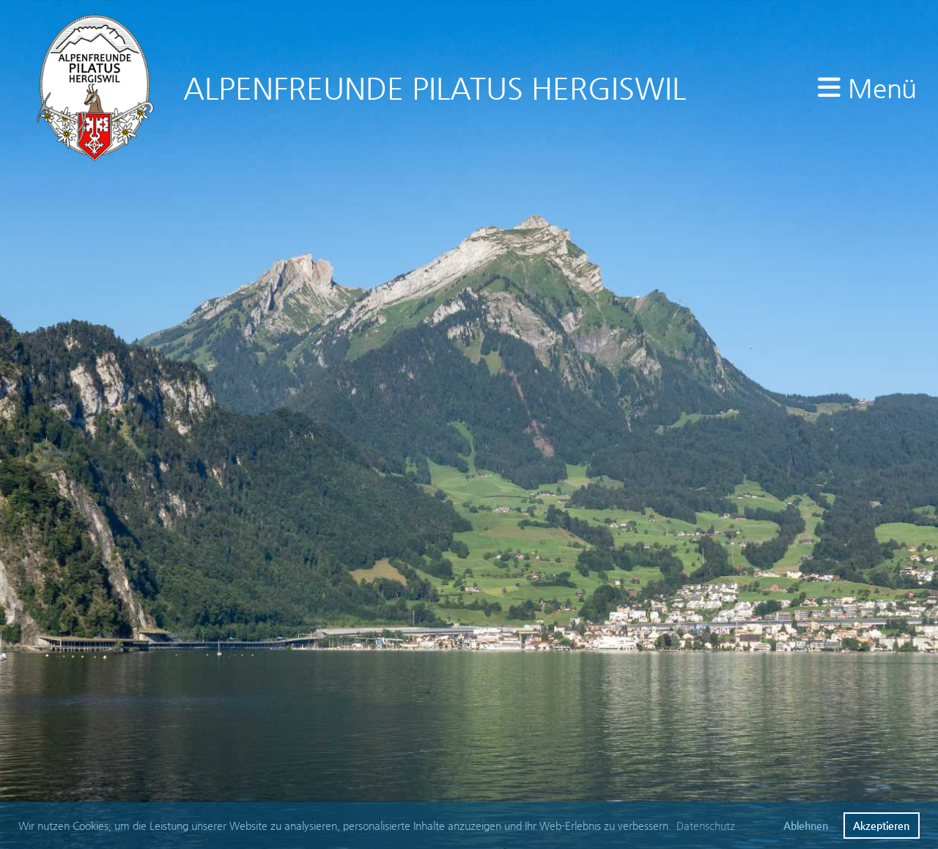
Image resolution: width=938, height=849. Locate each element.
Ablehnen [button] (805, 825)
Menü (878, 88)
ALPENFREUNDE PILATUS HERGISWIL (434, 88)
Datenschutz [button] (705, 825)
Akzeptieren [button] (881, 825)
